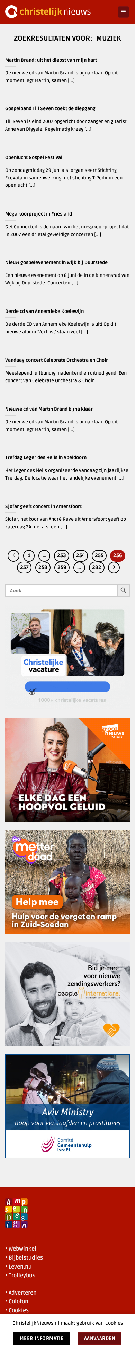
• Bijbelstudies (24, 1257)
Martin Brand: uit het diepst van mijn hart (51, 60)
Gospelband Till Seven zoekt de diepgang (50, 109)
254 (80, 555)
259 (61, 567)
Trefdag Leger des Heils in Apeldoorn (46, 458)
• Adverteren (21, 1292)
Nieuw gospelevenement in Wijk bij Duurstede (56, 262)
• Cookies (17, 1310)
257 (24, 567)
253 (61, 555)
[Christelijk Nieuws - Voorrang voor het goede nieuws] (58, 12)
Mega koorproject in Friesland (38, 214)
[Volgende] (114, 567)
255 (99, 555)
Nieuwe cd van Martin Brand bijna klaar (49, 409)
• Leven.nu (18, 1266)
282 (96, 567)
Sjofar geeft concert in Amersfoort (43, 506)
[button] (123, 12)
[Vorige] (13, 556)
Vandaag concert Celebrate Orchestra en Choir (56, 360)
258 (42, 567)
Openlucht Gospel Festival (33, 157)
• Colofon (16, 1301)
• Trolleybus (20, 1275)
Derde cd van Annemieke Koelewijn (44, 311)
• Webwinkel (20, 1248)
